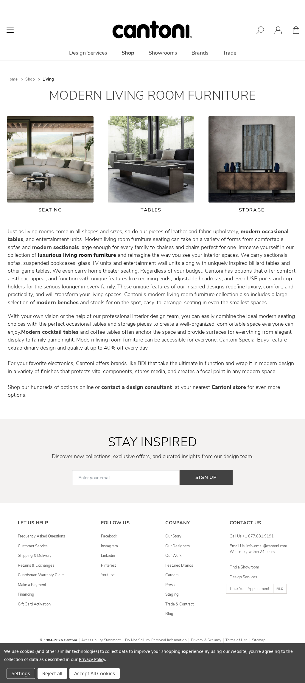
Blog (169, 613)
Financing (26, 594)
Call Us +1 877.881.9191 (252, 536)
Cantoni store (228, 387)
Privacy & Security (206, 640)
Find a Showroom (244, 567)
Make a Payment (32, 585)
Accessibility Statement (101, 640)
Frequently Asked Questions (41, 536)
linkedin (108, 555)
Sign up (206, 477)
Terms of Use (236, 640)
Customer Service (33, 546)
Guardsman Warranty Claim (41, 575)
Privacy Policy (92, 659)
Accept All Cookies (94, 673)
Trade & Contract (179, 604)
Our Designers (177, 546)
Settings (21, 673)
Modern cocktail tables (50, 332)
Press (170, 585)
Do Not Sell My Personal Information (156, 640)
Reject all (52, 673)
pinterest (108, 565)
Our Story (173, 536)
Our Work (173, 555)
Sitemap (258, 640)
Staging (172, 594)
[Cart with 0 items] (296, 31)
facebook (109, 536)
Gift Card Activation (34, 604)
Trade (229, 52)
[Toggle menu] (10, 29)
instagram (109, 546)
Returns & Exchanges (36, 565)
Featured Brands (179, 565)
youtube (108, 575)
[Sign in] (278, 31)
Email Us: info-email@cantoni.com (258, 546)
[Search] (260, 31)
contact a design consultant (137, 387)
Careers (171, 575)
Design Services (243, 577)
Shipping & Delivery (35, 555)
